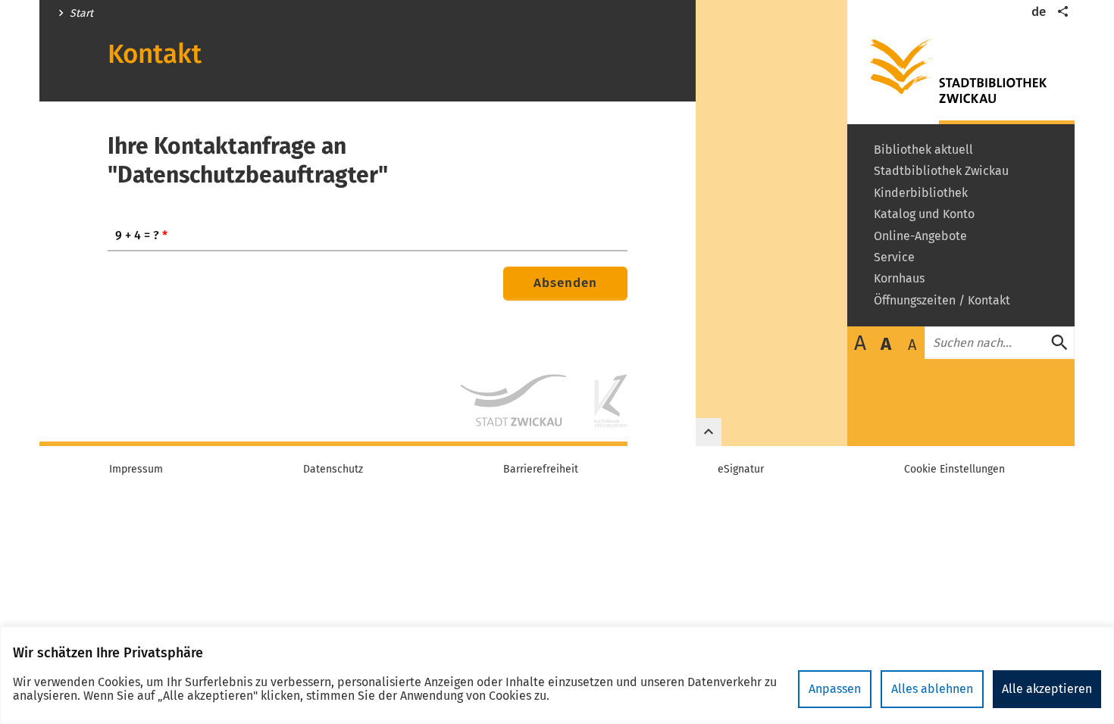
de (1038, 12)
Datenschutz (333, 469)
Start (81, 14)
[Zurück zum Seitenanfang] (708, 432)
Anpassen (835, 689)
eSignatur (741, 469)
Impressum (136, 469)
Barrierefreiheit (540, 469)
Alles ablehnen (932, 689)
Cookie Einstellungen (954, 469)
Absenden (565, 283)
